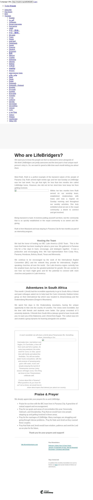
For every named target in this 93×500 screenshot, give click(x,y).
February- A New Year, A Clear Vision (60, 445)
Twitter (10, 6)
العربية (11, 20)
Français (12, 47)
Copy (35, 2)
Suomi (11, 45)
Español (12, 91)
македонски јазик (16, 73)
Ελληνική (12, 51)
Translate (8, 16)
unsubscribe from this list (57, 487)
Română (12, 87)
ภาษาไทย (13, 112)
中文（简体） (14, 30)
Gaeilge (12, 57)
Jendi (53, 476)
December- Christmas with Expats (59, 449)
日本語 (12, 66)
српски (12, 108)
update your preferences (40, 487)
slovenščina (13, 106)
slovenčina (13, 104)
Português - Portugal (16, 85)
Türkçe (11, 115)
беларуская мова (15, 24)
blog (56, 465)
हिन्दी (10, 53)
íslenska (12, 62)
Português (12, 83)
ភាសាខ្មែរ (12, 68)
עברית (11, 98)
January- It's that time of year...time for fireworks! (63, 447)
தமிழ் (11, 110)
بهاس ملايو (13, 75)
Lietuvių (12, 100)
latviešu (12, 102)
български (13, 26)
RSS (6, 14)
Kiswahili (12, 93)
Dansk (11, 39)
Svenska (12, 95)
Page (34, 476)
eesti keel (12, 41)
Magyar (12, 55)
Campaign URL (5, 2)
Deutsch (12, 49)
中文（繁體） (14, 33)
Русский (12, 89)
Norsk (11, 79)
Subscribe (8, 10)
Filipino (12, 117)
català (11, 28)
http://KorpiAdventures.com (29, 444)
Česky (11, 37)
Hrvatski (12, 35)
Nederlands (13, 43)
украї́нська (13, 119)
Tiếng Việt (13, 121)
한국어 (12, 71)
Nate (44, 476)
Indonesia (12, 59)
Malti (11, 77)
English (12, 18)
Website (24, 476)
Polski (11, 81)
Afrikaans (12, 22)
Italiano (11, 64)
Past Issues (8, 12)
